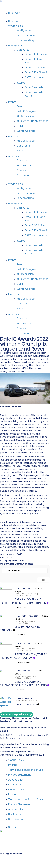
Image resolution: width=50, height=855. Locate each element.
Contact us (23, 175)
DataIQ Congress (27, 111)
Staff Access (16, 819)
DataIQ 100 (23, 50)
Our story (22, 160)
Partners (22, 150)
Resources (14, 136)
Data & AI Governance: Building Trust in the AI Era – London (23, 601)
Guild (20, 126)
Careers (21, 170)
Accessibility (15, 779)
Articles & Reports (27, 140)
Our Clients (23, 145)
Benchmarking (25, 40)
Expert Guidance (26, 35)
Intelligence (24, 30)
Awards (21, 83)
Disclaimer (14, 784)
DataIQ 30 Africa (35, 67)
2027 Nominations (36, 77)
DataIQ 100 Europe (36, 54)
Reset (43, 580)
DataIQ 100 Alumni (36, 72)
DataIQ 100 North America (35, 60)
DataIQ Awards (34, 87)
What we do (15, 26)
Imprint (12, 764)
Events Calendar (26, 130)
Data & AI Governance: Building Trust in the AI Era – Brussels (23, 683)
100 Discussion (25, 116)
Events (12, 102)
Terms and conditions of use (25, 769)
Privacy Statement (19, 774)
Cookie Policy (16, 760)
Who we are (24, 165)
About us (13, 156)
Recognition (15, 45)
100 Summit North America (33, 121)
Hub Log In (14, 13)
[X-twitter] (4, 724)
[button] (25, 17)
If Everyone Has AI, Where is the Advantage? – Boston (24, 656)
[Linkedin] (1, 724)
